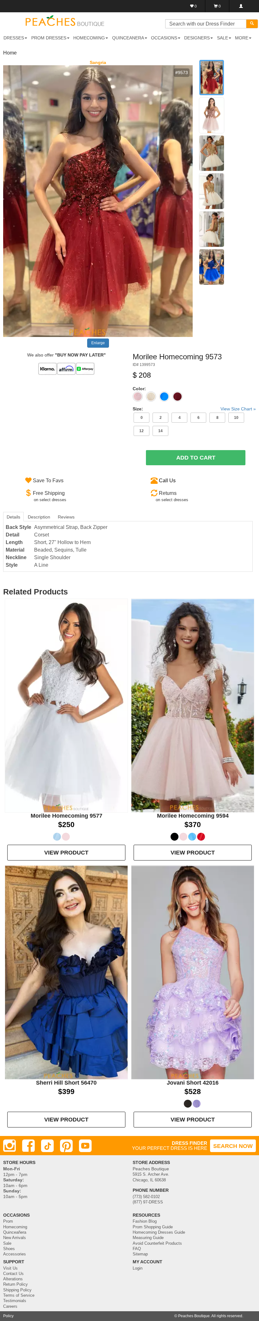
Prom (8, 1221)
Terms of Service (18, 1295)
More (241, 37)
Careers (10, 1306)
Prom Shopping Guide (153, 1227)
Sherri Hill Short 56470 (66, 1083)
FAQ (137, 1249)
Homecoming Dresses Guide (159, 1232)
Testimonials (14, 1301)
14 (160, 431)
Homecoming (15, 1227)
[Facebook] (28, 1145)
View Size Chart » (238, 408)
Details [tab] (13, 516)
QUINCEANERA (128, 37)
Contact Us (13, 1274)
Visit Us (10, 1268)
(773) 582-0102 (146, 1197)
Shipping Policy (17, 1290)
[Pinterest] (66, 1145)
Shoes (9, 1249)
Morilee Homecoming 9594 (193, 816)
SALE (222, 37)
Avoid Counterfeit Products (157, 1243)
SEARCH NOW (233, 1146)
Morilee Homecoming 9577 (66, 816)
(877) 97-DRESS (148, 1202)
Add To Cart (195, 458)
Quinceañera (14, 1232)
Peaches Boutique (194, 1316)
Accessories (14, 1254)
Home (10, 52)
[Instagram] (9, 1145)
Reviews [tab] (66, 516)
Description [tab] (39, 516)
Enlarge (98, 343)
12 (141, 431)
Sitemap (140, 1254)
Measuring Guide (148, 1238)
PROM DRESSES (48, 37)
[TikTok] (47, 1145)
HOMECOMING (89, 37)
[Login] (241, 6)
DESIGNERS (197, 37)
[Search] (252, 23)
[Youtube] (85, 1145)
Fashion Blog (145, 1221)
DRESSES (13, 37)
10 (236, 417)
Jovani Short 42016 (193, 1083)
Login (137, 1268)
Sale (7, 1243)
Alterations (13, 1279)
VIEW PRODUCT (66, 852)
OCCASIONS (164, 37)
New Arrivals (14, 1238)
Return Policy (15, 1284)
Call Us (167, 480)
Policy (8, 1316)
